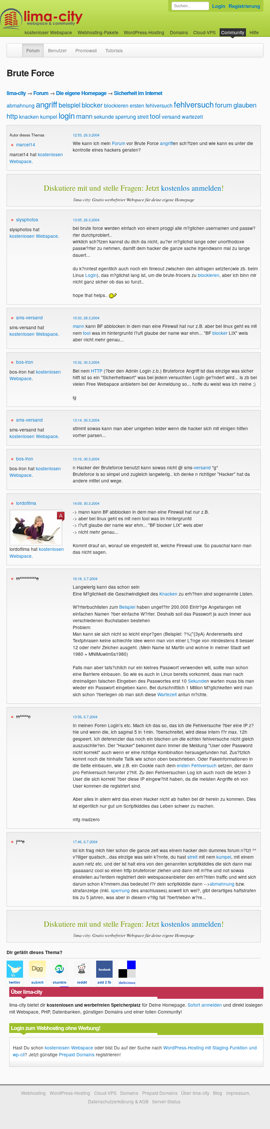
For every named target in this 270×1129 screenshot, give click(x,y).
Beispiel (127, 606)
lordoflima (26, 503)
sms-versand (29, 317)
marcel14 (25, 144)
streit (142, 116)
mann (84, 116)
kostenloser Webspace (48, 32)
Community (232, 32)
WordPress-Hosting (144, 32)
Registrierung (244, 6)
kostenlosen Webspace (34, 236)
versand (171, 116)
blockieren (116, 105)
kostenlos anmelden (191, 188)
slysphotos (27, 219)
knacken (29, 116)
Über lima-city (195, 1093)
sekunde (104, 116)
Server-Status (166, 1101)
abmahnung (21, 105)
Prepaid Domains (76, 1054)
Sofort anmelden (205, 1004)
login (67, 115)
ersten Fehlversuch (197, 765)
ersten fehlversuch (151, 105)
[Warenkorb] (264, 29)
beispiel (69, 105)
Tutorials (114, 50)
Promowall (86, 50)
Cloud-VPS (204, 32)
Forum (33, 50)
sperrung (125, 116)
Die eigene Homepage (81, 93)
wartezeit (192, 116)
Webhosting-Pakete (98, 32)
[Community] (18, 47)
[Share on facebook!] (107, 983)
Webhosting (33, 1093)
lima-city (16, 93)
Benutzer (57, 50)
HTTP (96, 370)
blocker (92, 105)
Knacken (168, 593)
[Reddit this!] (85, 983)
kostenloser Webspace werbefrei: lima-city (66, 19)
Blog (217, 1093)
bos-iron (24, 361)
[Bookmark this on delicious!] (129, 983)
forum (223, 105)
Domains (179, 32)
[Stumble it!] (62, 983)
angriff (46, 104)
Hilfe (254, 32)
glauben (244, 105)
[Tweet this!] (18, 983)
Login (218, 6)
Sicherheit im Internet (138, 93)
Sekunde (197, 680)
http (12, 116)
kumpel (48, 116)
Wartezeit (167, 694)
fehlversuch (194, 104)
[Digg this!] (40, 983)
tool (155, 116)
